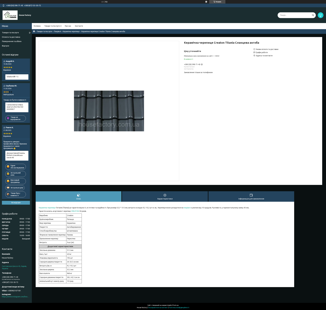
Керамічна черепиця (71, 31)
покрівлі (187, 208)
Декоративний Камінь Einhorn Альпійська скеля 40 (16, 155)
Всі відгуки (16, 203)
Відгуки (5, 46)
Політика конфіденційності (179, 307)
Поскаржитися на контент (158, 307)
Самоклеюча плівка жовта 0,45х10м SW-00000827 (15, 107)
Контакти (79, 26)
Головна (37, 26)
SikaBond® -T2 (12, 77)
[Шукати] (313, 15)
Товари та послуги (52, 26)
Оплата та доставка (11, 37)
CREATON (75, 211)
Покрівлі (57, 31)
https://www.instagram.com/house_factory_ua (16, 297)
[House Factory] (10, 15)
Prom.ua (175, 305)
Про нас (68, 26)
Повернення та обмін (11, 41)
